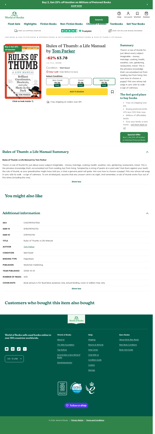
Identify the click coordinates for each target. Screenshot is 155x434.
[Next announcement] (147, 4)
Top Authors (62, 350)
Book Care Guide (126, 350)
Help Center (93, 350)
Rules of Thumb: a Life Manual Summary (35, 152)
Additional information (21, 213)
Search (99, 20)
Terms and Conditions (95, 420)
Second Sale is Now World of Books (68, 356)
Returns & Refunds (95, 345)
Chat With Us (93, 355)
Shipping (91, 339)
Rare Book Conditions (128, 345)
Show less (76, 182)
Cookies (91, 365)
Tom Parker (63, 51)
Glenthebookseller (64, 362)
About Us (60, 339)
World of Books (62, 420)
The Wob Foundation (65, 345)
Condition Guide (95, 360)
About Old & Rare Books (129, 339)
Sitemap (91, 370)
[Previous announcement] (5, 4)
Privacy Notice (77, 420)
